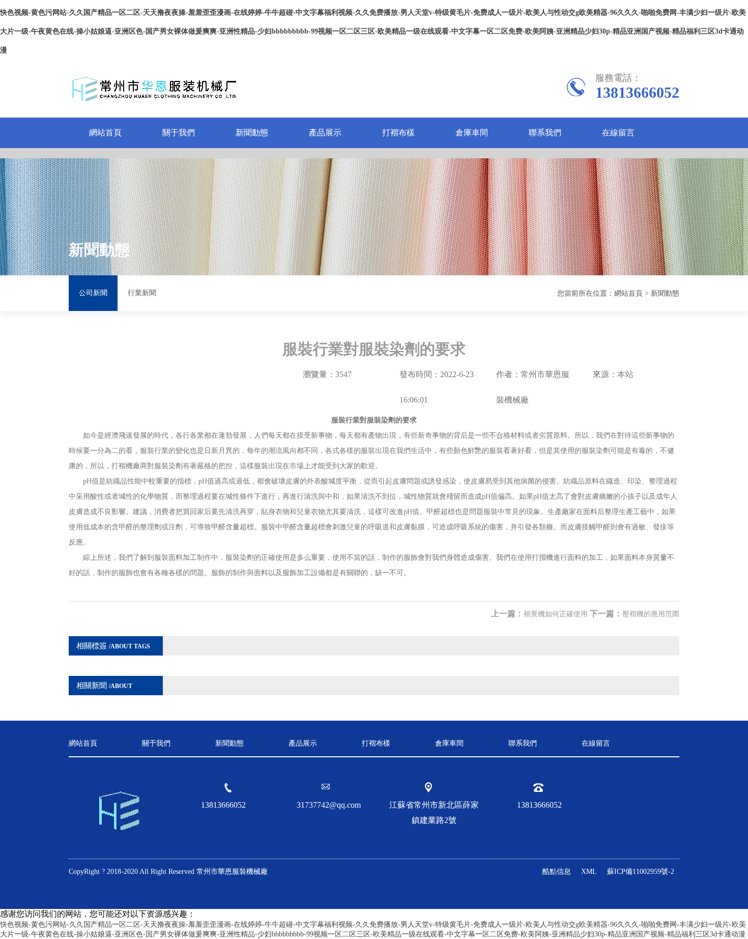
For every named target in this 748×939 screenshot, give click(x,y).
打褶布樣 (398, 132)
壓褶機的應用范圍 (650, 614)
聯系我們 (545, 132)
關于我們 (178, 132)
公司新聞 (93, 293)
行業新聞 (142, 293)
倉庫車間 (471, 132)
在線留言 (618, 132)
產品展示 (325, 132)
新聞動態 (252, 132)
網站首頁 (105, 132)
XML (589, 871)
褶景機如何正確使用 (556, 614)
